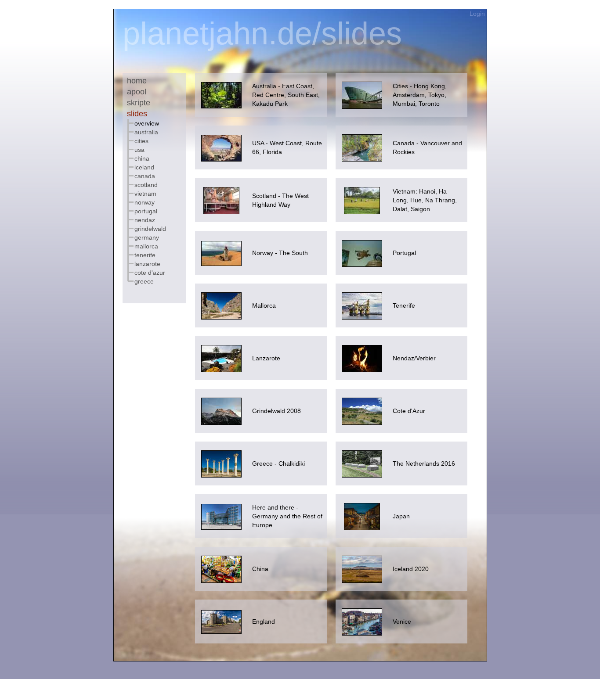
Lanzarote (147, 263)
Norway (144, 202)
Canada (144, 176)
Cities (141, 140)
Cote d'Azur (149, 272)
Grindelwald (150, 228)
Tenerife (144, 255)
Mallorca (146, 246)
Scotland (146, 184)
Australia (146, 132)
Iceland (144, 167)
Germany (146, 237)
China (141, 158)
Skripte (138, 102)
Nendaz (144, 219)
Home (137, 80)
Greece (144, 281)
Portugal (145, 211)
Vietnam (145, 193)
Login (478, 13)
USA (139, 149)
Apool (136, 91)
